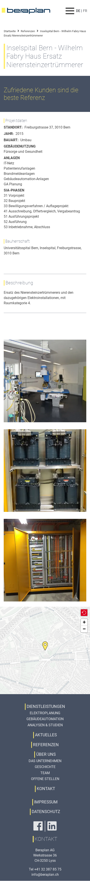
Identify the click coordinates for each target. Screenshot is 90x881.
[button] (45, 645)
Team (45, 773)
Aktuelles (46, 734)
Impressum (46, 802)
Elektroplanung (45, 713)
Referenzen (28, 31)
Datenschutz (46, 811)
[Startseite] (29, 11)
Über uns (46, 754)
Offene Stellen (45, 779)
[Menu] (70, 10)
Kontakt (46, 788)
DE (78, 11)
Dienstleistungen (46, 706)
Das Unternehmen (45, 761)
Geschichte (45, 767)
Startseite (10, 31)
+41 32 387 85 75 (47, 869)
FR (85, 11)
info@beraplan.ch (45, 874)
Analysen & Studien (45, 725)
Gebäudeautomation (45, 719)
